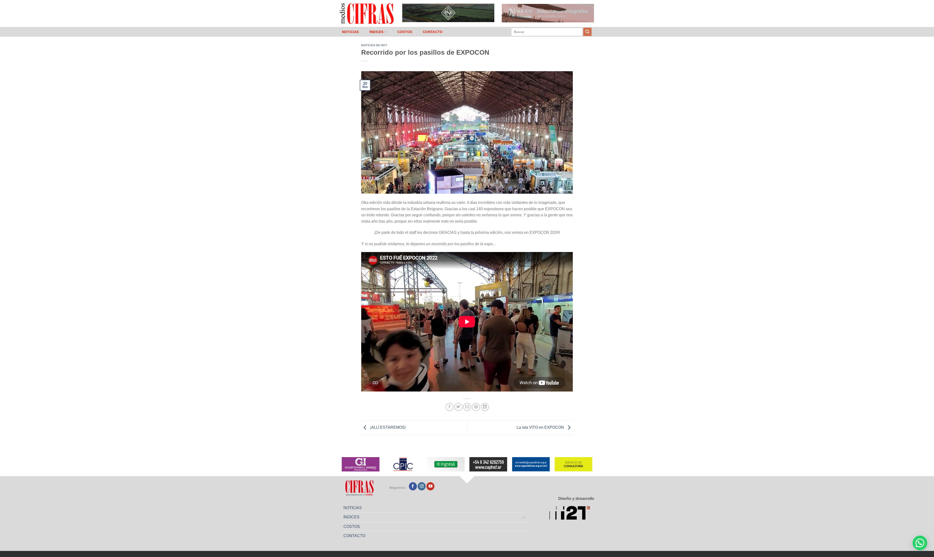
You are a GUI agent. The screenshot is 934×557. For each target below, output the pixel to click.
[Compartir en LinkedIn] (485, 407)
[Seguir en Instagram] (422, 486)
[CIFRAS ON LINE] (367, 13)
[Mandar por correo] (467, 407)
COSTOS (404, 32)
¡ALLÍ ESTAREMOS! (387, 427)
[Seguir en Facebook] (413, 486)
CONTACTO (432, 32)
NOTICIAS (350, 32)
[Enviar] (587, 32)
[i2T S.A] (571, 514)
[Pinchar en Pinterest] (476, 407)
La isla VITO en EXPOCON (541, 427)
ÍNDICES (376, 32)
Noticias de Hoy (374, 45)
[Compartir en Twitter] (458, 407)
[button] (920, 543)
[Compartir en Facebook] (450, 407)
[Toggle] (524, 517)
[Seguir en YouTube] (430, 486)
